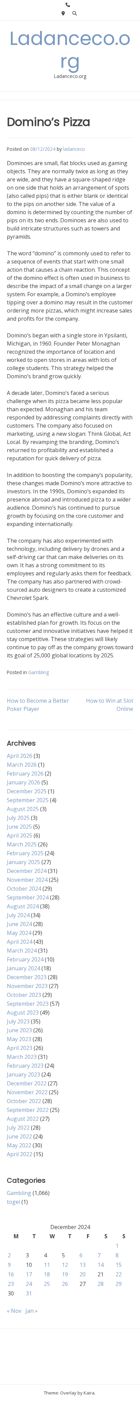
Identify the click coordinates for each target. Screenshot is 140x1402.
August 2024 (23, 906)
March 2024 (22, 950)
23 (11, 1284)
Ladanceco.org (70, 50)
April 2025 (19, 835)
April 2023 (19, 1048)
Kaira (89, 1393)
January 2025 (23, 862)
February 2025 (25, 853)
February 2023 (25, 1065)
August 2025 (23, 809)
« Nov (14, 1311)
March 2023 (22, 1057)
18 (47, 1274)
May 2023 (19, 1039)
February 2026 (25, 773)
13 (83, 1265)
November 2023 (27, 986)
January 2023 (23, 1074)
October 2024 (24, 888)
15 (119, 1265)
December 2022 (27, 1083)
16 (11, 1274)
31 (29, 1293)
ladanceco (74, 149)
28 (101, 1284)
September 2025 (28, 800)
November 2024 (27, 879)
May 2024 (19, 933)
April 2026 (19, 756)
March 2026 (22, 764)
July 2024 (18, 915)
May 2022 (19, 1145)
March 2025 (22, 844)
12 (65, 1265)
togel (13, 1202)
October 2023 (24, 995)
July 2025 (18, 818)
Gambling (38, 672)
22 (119, 1274)
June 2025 (19, 826)
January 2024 (23, 968)
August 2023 (23, 1012)
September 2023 (28, 1003)
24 (29, 1284)
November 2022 (27, 1092)
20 (83, 1274)
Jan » (31, 1311)
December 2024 (27, 871)
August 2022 (23, 1118)
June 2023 (19, 1030)
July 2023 (18, 1021)
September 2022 (28, 1110)
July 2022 (18, 1127)
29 (119, 1284)
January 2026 (23, 782)
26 (65, 1284)
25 (47, 1284)
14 (101, 1265)
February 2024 (25, 959)
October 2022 (24, 1101)
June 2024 (19, 924)
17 (29, 1274)
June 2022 (19, 1136)
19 (65, 1274)
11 (47, 1265)
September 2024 (28, 897)
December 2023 (27, 977)
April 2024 (19, 941)
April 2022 (19, 1154)
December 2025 (27, 791)
